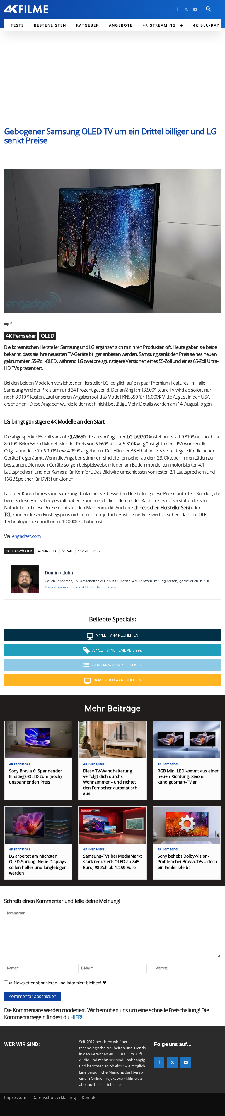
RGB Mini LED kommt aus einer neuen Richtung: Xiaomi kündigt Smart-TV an (188, 776)
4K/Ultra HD (47, 551)
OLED (47, 336)
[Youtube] (195, 9)
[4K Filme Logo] (26, 9)
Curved (99, 551)
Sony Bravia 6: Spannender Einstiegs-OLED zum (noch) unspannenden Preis (35, 776)
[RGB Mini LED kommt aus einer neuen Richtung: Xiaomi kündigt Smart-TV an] (186, 739)
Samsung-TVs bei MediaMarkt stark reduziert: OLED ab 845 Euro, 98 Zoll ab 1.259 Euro (112, 862)
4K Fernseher (21, 336)
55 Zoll (67, 551)
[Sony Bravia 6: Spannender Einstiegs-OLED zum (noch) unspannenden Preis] (38, 739)
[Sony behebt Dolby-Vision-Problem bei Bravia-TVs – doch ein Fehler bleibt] (186, 825)
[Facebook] (177, 9)
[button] (208, 9)
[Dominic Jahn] (25, 579)
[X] (186, 9)
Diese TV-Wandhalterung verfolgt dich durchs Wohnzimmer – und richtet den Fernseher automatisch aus (110, 782)
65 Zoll (83, 551)
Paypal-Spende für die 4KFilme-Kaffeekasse (81, 586)
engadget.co (24, 536)
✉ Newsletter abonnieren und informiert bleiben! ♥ (57, 982)
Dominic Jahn (59, 572)
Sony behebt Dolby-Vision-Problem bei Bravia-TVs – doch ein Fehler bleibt (187, 862)
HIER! (76, 1017)
